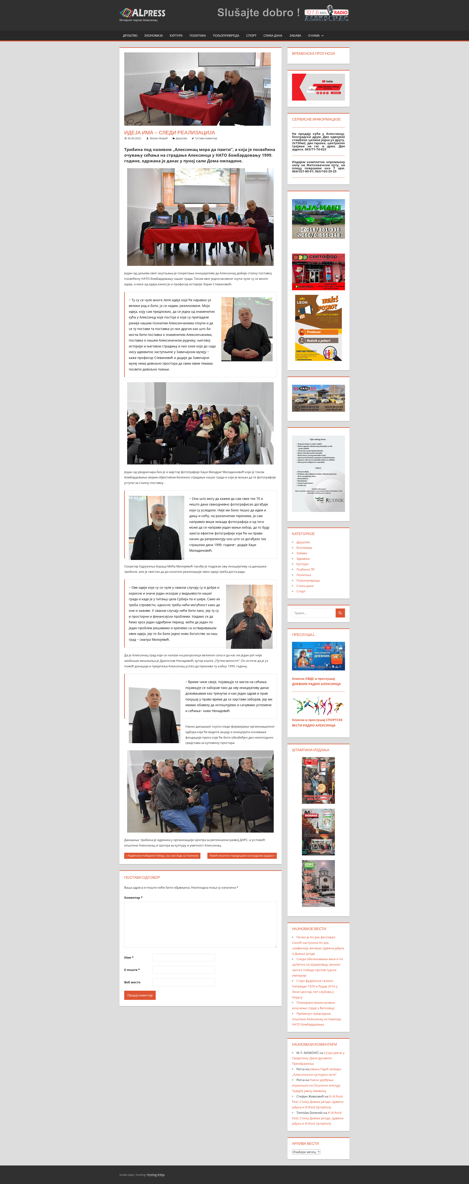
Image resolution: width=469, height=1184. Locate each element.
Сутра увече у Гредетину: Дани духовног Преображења (318, 1058)
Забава (295, 35)
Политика (198, 35)
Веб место (132, 982)
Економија (154, 35)
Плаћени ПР (305, 569)
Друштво (130, 35)
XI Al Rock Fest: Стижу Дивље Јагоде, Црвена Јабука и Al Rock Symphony (317, 1101)
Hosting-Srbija (156, 1174)
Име (129, 957)
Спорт (251, 35)
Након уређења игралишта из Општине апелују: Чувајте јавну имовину (316, 1085)
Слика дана (272, 35)
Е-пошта (132, 970)
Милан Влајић (159, 138)
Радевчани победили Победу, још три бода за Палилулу (163, 856)
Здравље (303, 558)
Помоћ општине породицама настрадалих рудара (241, 856)
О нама (314, 35)
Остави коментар (206, 138)
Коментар (133, 897)
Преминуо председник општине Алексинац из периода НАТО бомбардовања (316, 1019)
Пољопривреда (226, 35)
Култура (176, 35)
